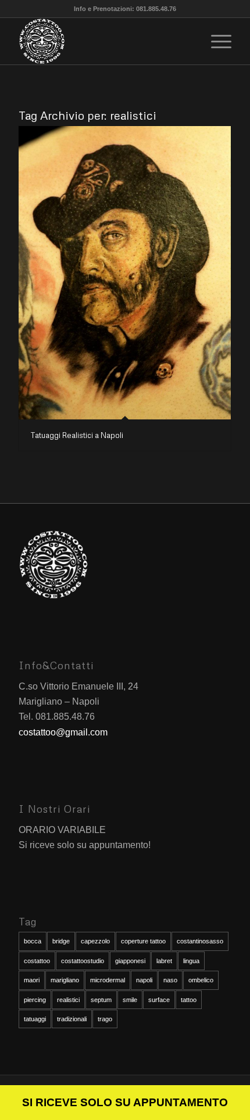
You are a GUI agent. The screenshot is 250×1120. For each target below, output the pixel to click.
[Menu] (215, 41)
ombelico (200, 980)
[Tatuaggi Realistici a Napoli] (125, 272)
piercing (35, 999)
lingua (191, 960)
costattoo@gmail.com (63, 732)
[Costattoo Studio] (103, 41)
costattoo (37, 960)
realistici (68, 999)
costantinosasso (200, 941)
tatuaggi (35, 1018)
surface (159, 999)
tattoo (189, 999)
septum (101, 999)
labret (164, 960)
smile (130, 999)
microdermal (107, 980)
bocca (32, 941)
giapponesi (130, 960)
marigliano (65, 980)
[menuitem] (215, 41)
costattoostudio (82, 960)
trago (105, 1018)
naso (170, 980)
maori (32, 980)
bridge (61, 941)
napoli (144, 980)
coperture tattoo (143, 941)
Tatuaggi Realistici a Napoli (76, 435)
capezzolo (95, 941)
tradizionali (72, 1018)
